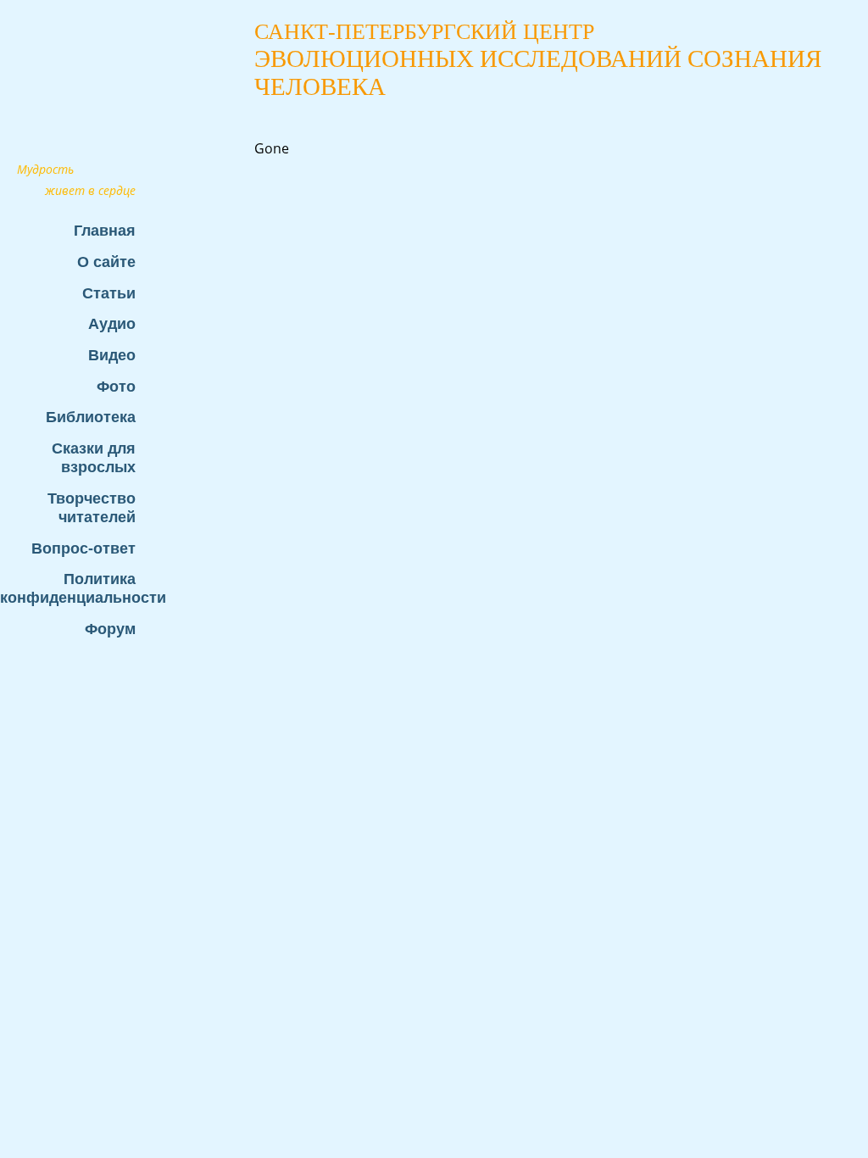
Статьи (109, 293)
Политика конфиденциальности (76, 588)
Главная (105, 230)
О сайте (106, 261)
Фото (116, 386)
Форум (110, 628)
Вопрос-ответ (83, 548)
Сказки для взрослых (94, 457)
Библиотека (91, 417)
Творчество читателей (91, 507)
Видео (112, 355)
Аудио (112, 323)
